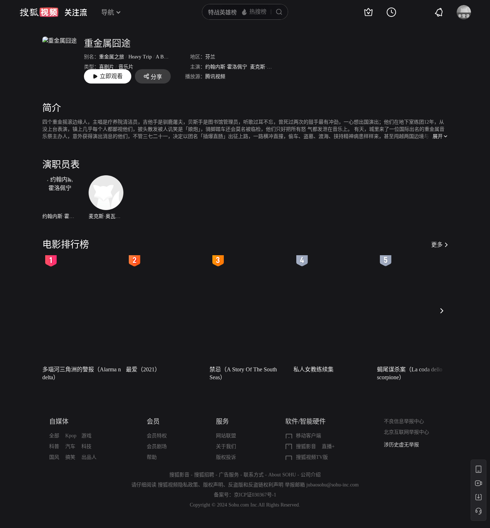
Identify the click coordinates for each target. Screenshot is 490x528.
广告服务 (229, 474)
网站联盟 (226, 435)
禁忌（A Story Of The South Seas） (243, 373)
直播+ (328, 446)
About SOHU (282, 474)
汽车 (70, 446)
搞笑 (70, 457)
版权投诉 (226, 457)
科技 (86, 446)
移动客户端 (308, 435)
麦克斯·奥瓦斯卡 (268, 67)
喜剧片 (106, 67)
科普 (54, 446)
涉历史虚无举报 (401, 444)
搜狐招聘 (204, 474)
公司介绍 (311, 474)
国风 (54, 457)
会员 (153, 421)
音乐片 (125, 67)
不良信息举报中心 (404, 421)
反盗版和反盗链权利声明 (255, 484)
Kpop (70, 435)
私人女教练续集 (313, 369)
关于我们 (226, 446)
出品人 (88, 457)
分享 (156, 77)
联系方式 (254, 474)
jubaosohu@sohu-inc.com (332, 484)
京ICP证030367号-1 (255, 495)
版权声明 (213, 484)
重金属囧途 (107, 43)
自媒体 (59, 421)
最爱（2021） (143, 369)
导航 (107, 12)
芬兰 (210, 57)
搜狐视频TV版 (312, 457)
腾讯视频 (215, 76)
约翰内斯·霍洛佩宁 (226, 67)
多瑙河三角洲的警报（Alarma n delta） (81, 373)
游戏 (86, 435)
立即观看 (111, 76)
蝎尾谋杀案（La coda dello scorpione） (409, 373)
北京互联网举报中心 (406, 432)
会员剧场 (157, 446)
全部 (54, 435)
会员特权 (157, 435)
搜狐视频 (39, 12)
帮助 (152, 457)
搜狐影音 (306, 446)
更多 (437, 245)
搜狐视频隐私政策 (178, 484)
